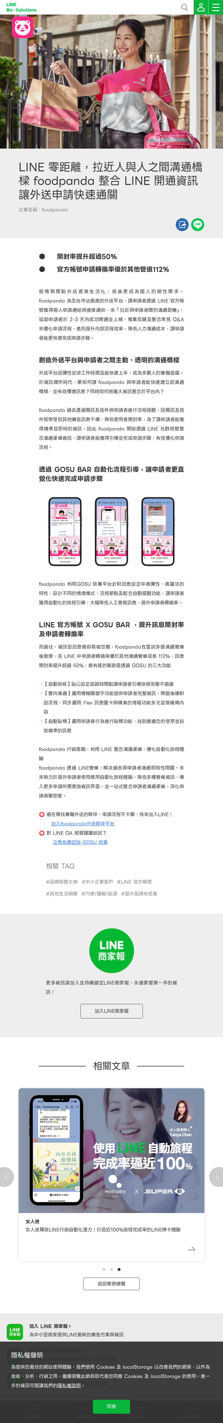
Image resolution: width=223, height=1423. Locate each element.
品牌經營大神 (64, 882)
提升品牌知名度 (141, 893)
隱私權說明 (69, 1385)
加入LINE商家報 (112, 1011)
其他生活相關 (64, 893)
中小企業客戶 (99, 882)
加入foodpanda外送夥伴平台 (82, 823)
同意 (111, 1406)
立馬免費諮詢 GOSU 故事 (80, 842)
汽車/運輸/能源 (101, 893)
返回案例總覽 (111, 1283)
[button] (103, 1269)
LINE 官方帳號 (136, 882)
